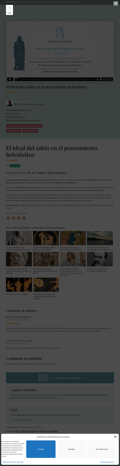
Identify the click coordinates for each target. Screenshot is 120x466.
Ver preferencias (102, 449)
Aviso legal (20, 462)
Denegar (71, 449)
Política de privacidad (8, 462)
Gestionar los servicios (107, 462)
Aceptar (41, 449)
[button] (115, 437)
